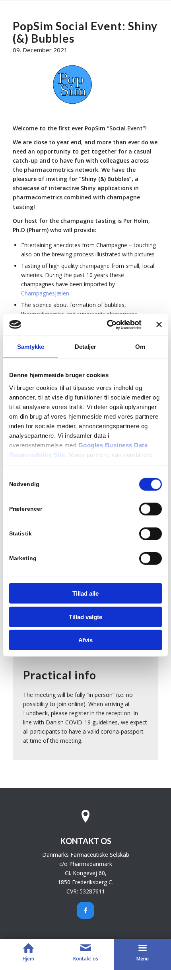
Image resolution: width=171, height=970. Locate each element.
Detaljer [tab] (86, 346)
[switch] (150, 509)
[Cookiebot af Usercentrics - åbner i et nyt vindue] (108, 324)
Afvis (85, 640)
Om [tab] (140, 346)
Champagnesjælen (45, 293)
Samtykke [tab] (31, 346)
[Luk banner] (159, 324)
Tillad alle (85, 593)
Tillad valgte (85, 616)
